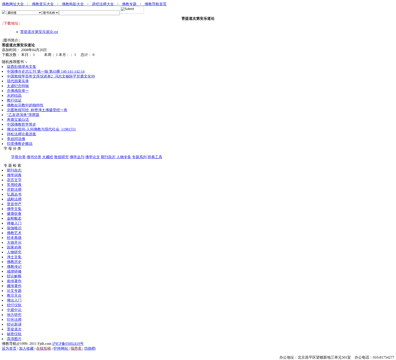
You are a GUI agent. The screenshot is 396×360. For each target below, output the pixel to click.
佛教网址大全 (15, 4)
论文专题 (14, 291)
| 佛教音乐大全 (43, 4)
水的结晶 (14, 95)
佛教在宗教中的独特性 (25, 105)
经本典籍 (14, 238)
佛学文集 (14, 209)
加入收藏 (26, 348)
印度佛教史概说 (20, 144)
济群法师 (14, 189)
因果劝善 (14, 247)
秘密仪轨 (14, 334)
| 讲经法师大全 (103, 4)
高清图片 (14, 339)
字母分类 (18, 157)
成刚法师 (14, 199)
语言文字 (14, 180)
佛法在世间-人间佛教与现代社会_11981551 (41, 129)
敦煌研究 (61, 157)
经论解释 (14, 276)
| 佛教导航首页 (153, 4)
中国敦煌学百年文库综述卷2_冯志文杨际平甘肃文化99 (51, 76)
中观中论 (14, 310)
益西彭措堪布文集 (21, 67)
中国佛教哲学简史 (21, 124)
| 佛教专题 (129, 4)
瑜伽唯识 (14, 228)
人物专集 (123, 157)
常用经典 (14, 185)
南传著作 (14, 281)
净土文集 (14, 257)
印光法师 (14, 319)
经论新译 (14, 324)
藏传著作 (14, 286)
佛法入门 (14, 300)
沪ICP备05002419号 (68, 344)
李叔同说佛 (16, 139)
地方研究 (14, 315)
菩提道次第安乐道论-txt (39, 32)
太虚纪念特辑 (18, 86)
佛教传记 (14, 267)
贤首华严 (14, 204)
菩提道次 (14, 329)
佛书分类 (34, 157)
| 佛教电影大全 (73, 4)
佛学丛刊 (77, 157)
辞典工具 (155, 157)
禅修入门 (14, 223)
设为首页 (9, 348)
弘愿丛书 (14, 194)
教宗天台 (14, 295)
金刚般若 (14, 218)
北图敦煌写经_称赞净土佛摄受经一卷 (37, 110)
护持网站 (61, 348)
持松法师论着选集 (21, 134)
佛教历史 (14, 262)
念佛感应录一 (18, 91)
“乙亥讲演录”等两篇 (23, 115)
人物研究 (14, 252)
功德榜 (89, 348)
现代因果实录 (18, 81)
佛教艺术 (14, 233)
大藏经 (47, 157)
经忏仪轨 (14, 305)
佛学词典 (14, 175)
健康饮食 (14, 214)
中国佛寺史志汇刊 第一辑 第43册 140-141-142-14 (46, 71)
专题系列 (139, 157)
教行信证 (14, 100)
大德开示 (14, 242)
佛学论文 (92, 157)
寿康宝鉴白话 (18, 120)
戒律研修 (14, 271)
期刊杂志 (108, 157)
